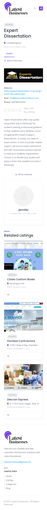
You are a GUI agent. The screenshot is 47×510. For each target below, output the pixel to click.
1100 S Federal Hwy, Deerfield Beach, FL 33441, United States (25, 345)
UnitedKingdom (14, 43)
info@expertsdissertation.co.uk (24, 98)
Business (9, 25)
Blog (8, 488)
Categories (11, 484)
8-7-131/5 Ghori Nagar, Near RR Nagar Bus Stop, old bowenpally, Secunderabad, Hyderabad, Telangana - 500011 (25, 403)
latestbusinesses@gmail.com (17, 462)
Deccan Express (17, 399)
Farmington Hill (17, 283)
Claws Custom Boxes (21, 279)
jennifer (23, 210)
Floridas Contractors (21, 341)
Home (9, 476)
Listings (9, 480)
